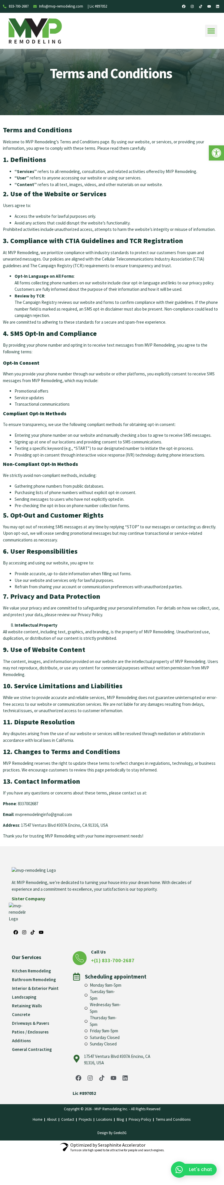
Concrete (21, 1014)
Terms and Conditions (173, 1119)
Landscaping (24, 997)
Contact (67, 1119)
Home (37, 1119)
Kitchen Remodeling (31, 971)
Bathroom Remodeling (34, 979)
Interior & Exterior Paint (35, 988)
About (52, 1119)
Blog (120, 1119)
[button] (211, 31)
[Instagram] (192, 6)
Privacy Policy (140, 1119)
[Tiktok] (200, 6)
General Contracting (32, 1049)
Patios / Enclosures (30, 1032)
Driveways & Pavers (30, 1023)
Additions (21, 1040)
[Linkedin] (217, 6)
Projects (85, 1119)
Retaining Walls (27, 1005)
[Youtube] (209, 6)
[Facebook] (183, 6)
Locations (104, 1119)
